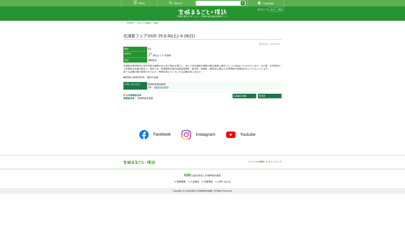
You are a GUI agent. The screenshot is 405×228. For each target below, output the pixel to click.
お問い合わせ (224, 181)
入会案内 (194, 181)
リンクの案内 (257, 161)
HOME (130, 23)
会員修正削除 (240, 96)
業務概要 (181, 181)
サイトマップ (275, 161)
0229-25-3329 (161, 87)
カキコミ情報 (143, 23)
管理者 (262, 96)
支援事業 (208, 181)
